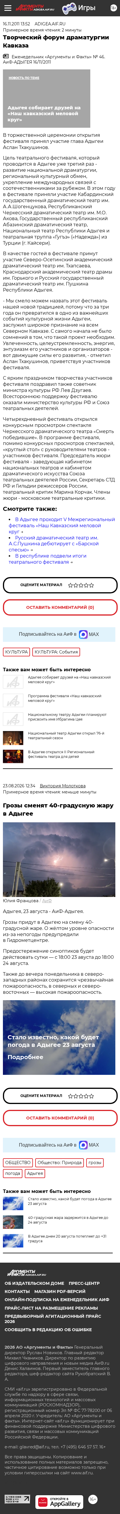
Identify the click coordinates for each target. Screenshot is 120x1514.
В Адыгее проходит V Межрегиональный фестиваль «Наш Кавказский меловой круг (62, 526)
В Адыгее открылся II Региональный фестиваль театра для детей (61, 754)
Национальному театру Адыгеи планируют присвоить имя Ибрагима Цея (67, 716)
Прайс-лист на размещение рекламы (51, 1308)
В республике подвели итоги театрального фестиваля (48, 559)
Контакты (17, 1291)
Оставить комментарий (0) (60, 607)
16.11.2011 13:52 (16, 24)
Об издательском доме (34, 1283)
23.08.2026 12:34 (19, 785)
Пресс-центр (84, 1283)
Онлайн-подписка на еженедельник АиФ (57, 1299)
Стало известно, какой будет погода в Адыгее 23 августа (53, 1041)
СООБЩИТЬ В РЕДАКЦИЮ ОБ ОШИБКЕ (48, 1329)
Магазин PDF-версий (60, 1291)
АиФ (47, 900)
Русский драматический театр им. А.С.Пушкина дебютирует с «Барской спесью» (54, 544)
